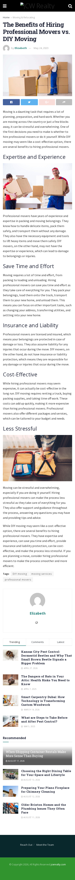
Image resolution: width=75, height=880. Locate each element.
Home (6, 17)
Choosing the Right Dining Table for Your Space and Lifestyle (46, 773)
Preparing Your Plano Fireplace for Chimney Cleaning (45, 789)
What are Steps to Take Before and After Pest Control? (44, 719)
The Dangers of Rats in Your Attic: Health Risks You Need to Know (45, 680)
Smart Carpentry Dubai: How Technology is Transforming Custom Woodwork (43, 701)
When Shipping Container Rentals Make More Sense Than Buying (36, 754)
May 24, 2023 (41, 48)
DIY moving (20, 573)
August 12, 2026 (31, 796)
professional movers (18, 579)
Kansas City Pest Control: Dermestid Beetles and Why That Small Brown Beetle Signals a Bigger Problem (46, 657)
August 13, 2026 (31, 779)
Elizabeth (21, 48)
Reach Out (26, 844)
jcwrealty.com (58, 864)
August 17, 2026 (16, 761)
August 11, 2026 (31, 817)
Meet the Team (45, 844)
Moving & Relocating (24, 17)
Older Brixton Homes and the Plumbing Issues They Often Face (43, 808)
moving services (41, 573)
